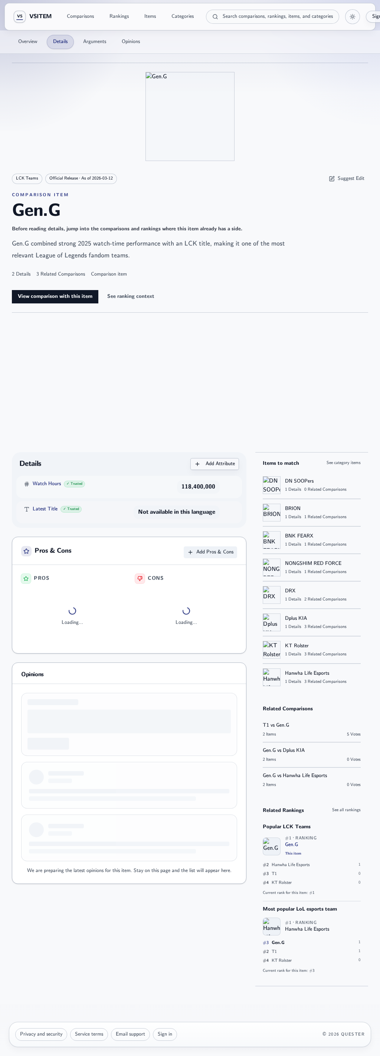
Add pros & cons (72, 684)
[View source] (229, 487)
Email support (130, 1034)
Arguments (94, 42)
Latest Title (45, 509)
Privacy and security (41, 1034)
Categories (182, 16)
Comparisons (80, 16)
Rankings (119, 16)
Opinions (131, 42)
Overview (27, 42)
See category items (344, 463)
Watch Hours (47, 484)
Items (150, 16)
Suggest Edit (351, 178)
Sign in (165, 1034)
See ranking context (130, 296)
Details (60, 42)
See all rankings (346, 810)
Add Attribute (220, 464)
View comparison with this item (55, 296)
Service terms (89, 1034)
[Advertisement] (190, 382)
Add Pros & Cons (214, 552)
